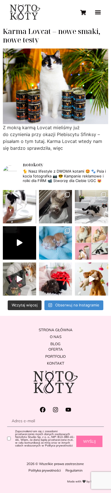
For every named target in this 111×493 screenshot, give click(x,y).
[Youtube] (68, 409)
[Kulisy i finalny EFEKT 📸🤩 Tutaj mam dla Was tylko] (19, 279)
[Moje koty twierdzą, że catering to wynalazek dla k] (19, 206)
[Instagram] (55, 409)
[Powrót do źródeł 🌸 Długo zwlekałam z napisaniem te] (91, 243)
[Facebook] (42, 409)
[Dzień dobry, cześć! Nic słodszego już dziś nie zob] (55, 243)
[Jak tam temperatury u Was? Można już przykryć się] (91, 206)
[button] (97, 12)
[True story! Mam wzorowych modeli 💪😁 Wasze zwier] (19, 243)
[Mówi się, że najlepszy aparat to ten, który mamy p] (55, 206)
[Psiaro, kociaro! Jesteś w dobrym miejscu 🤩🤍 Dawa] (91, 279)
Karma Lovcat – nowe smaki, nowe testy (51, 35)
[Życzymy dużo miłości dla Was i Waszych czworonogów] (55, 279)
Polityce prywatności (59, 445)
